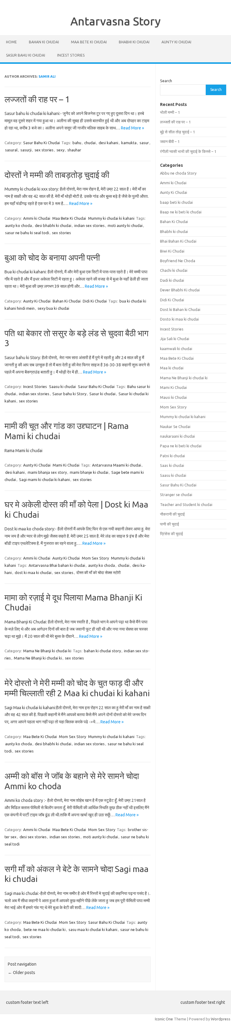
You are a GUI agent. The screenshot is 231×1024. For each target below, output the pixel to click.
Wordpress (220, 1019)
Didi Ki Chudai (95, 301)
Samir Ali (47, 76)
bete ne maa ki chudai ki (45, 929)
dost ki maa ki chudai (33, 572)
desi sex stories (33, 837)
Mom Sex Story (95, 558)
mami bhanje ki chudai (89, 472)
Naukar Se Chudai (175, 426)
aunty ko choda (18, 225)
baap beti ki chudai (176, 202)
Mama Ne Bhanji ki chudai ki (47, 651)
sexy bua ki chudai (53, 308)
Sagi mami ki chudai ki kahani (44, 479)
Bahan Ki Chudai (44, 42)
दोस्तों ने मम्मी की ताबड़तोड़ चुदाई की (57, 174)
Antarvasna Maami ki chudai (116, 465)
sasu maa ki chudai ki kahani (93, 929)
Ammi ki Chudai (36, 218)
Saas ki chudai (172, 465)
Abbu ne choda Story (178, 173)
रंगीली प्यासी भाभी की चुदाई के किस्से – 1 (188, 151)
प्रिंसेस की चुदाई (171, 534)
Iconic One (164, 1019)
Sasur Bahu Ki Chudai (25, 55)
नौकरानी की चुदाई (172, 514)
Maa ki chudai (171, 368)
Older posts (21, 972)
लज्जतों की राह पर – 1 (37, 99)
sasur (144, 143)
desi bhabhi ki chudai (53, 225)
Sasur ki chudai (102, 394)
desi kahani (108, 143)
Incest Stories (71, 55)
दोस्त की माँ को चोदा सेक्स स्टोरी (98, 572)
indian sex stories (89, 225)
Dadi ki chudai (172, 280)
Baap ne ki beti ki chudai (181, 212)
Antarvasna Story (115, 21)
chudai (90, 143)
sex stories (44, 150)
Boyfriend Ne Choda (177, 261)
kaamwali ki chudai (176, 348)
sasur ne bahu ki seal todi (27, 233)
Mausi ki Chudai (173, 397)
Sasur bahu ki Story (69, 394)
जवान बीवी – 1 (170, 141)
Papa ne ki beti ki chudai (181, 446)
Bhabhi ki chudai (134, 42)
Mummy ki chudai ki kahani (111, 218)
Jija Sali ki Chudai (174, 339)
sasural (11, 150)
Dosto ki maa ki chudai (179, 319)
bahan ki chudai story (102, 651)
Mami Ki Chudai (66, 465)
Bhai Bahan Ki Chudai (178, 241)
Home (11, 42)
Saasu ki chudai (62, 386)
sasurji (26, 150)
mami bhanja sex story (47, 472)
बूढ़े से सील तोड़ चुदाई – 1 (177, 132)
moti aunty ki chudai (125, 225)
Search (166, 81)
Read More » (132, 128)
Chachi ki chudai (173, 270)
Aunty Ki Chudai (176, 42)
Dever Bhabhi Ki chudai (180, 290)
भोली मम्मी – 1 (170, 112)
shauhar (74, 150)
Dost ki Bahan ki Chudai (180, 309)
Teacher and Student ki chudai (186, 504)
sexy (60, 150)
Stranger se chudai (176, 494)
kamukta (129, 143)
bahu (76, 143)
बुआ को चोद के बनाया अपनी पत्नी (52, 257)
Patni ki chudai (172, 456)
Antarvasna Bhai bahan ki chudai (57, 565)
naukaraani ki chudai (177, 436)
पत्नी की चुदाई (169, 524)
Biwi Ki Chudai (172, 251)
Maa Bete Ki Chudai (89, 42)
